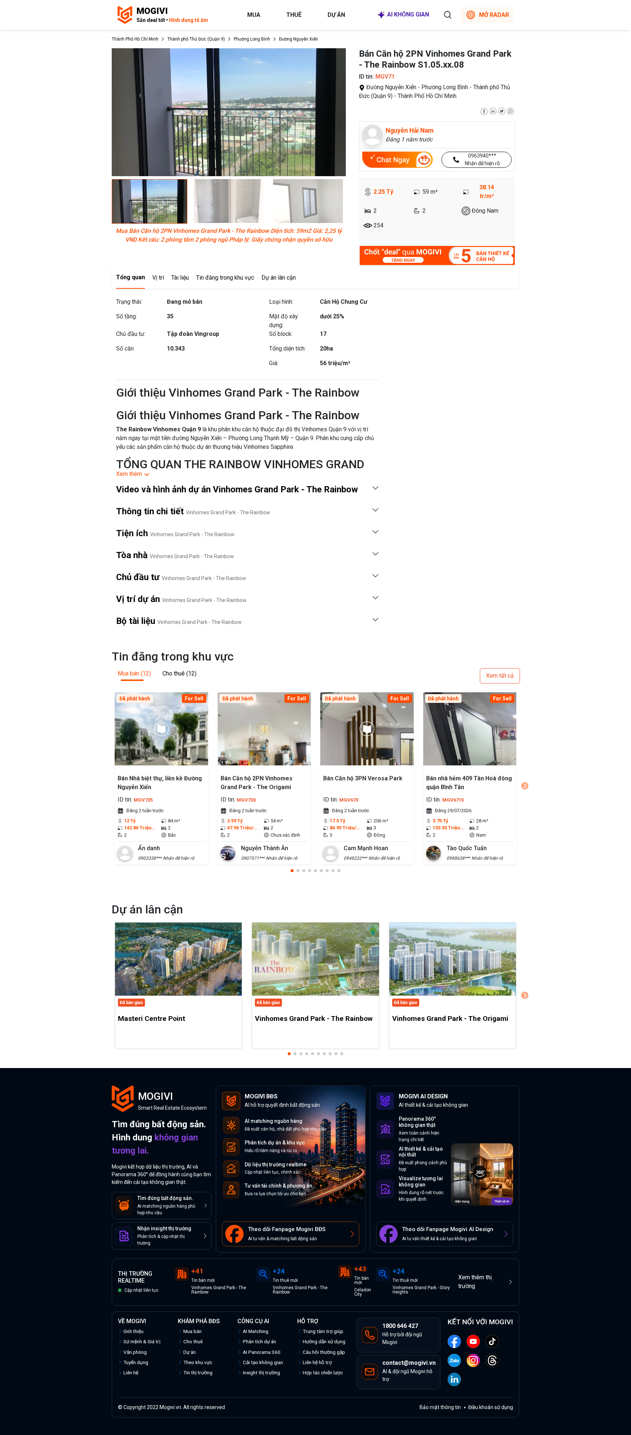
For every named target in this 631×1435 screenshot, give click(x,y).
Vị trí (158, 277)
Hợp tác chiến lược (323, 1372)
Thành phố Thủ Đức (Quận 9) (196, 39)
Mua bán (192, 1331)
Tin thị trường (198, 1372)
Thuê (294, 14)
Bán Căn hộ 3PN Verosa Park (362, 778)
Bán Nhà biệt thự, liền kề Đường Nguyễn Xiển (160, 783)
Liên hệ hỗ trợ (317, 1362)
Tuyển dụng (135, 1362)
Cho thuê (193, 1341)
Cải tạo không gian (263, 1362)
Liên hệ (130, 1372)
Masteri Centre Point (151, 1018)
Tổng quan (130, 277)
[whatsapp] (510, 110)
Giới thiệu (133, 1331)
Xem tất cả (500, 675)
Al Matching (255, 1331)
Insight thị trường (261, 1372)
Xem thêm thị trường (475, 1282)
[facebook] (484, 110)
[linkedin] (493, 110)
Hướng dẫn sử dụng (324, 1341)
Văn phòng (135, 1352)
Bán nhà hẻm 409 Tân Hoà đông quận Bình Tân (469, 783)
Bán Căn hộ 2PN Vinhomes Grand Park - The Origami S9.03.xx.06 (256, 783)
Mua (253, 14)
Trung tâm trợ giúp (323, 1331)
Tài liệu (180, 277)
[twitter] (501, 110)
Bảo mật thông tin (440, 1407)
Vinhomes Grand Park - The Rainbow (313, 1018)
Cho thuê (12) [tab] (179, 673)
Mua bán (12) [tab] (134, 673)
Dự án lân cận (278, 277)
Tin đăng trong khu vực (225, 277)
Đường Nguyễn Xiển (298, 39)
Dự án (336, 14)
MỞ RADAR (494, 14)
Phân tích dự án (259, 1341)
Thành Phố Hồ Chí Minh (135, 39)
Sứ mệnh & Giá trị (141, 1341)
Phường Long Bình (252, 39)
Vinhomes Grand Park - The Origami (450, 1018)
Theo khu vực (197, 1362)
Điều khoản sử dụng (490, 1407)
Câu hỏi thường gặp (324, 1352)
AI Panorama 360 (261, 1352)
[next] (524, 786)
